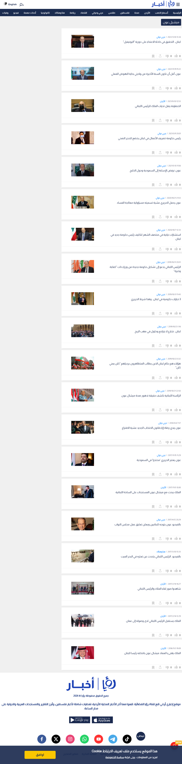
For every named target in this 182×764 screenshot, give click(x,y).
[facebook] (41, 739)
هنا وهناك (60, 12)
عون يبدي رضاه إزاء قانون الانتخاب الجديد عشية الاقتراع (151, 427)
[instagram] (70, 739)
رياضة (72, 12)
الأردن (147, 12)
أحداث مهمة (30, 12)
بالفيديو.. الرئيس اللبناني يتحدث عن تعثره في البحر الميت (151, 556)
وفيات (5, 12)
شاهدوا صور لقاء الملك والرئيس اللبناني (159, 588)
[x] (56, 739)
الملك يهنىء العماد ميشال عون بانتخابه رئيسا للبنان (152, 653)
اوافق (40, 755)
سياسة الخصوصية (114, 757)
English (12, 4)
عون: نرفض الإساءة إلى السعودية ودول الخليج (155, 170)
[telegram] (112, 739)
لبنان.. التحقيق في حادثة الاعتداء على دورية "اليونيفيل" (152, 41)
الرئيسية (177, 12)
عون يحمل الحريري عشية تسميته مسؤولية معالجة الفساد (149, 202)
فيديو (16, 12)
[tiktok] (127, 739)
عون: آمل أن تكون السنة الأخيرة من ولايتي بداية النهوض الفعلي (146, 73)
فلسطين (124, 12)
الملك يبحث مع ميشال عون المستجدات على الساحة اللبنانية (148, 492)
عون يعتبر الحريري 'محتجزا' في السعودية (159, 459)
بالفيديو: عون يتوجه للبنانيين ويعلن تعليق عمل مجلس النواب (147, 524)
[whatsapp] (84, 739)
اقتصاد (83, 12)
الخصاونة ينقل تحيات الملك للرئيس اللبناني (158, 105)
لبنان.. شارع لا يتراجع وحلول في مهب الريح (158, 331)
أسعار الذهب (161, 12)
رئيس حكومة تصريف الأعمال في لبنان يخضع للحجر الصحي (149, 138)
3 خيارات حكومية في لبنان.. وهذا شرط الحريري (156, 299)
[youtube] (98, 739)
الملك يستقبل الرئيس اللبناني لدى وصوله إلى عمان (153, 620)
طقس (111, 12)
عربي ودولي (97, 12)
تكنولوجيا (45, 12)
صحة (136, 12)
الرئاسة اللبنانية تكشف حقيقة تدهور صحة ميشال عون (151, 395)
